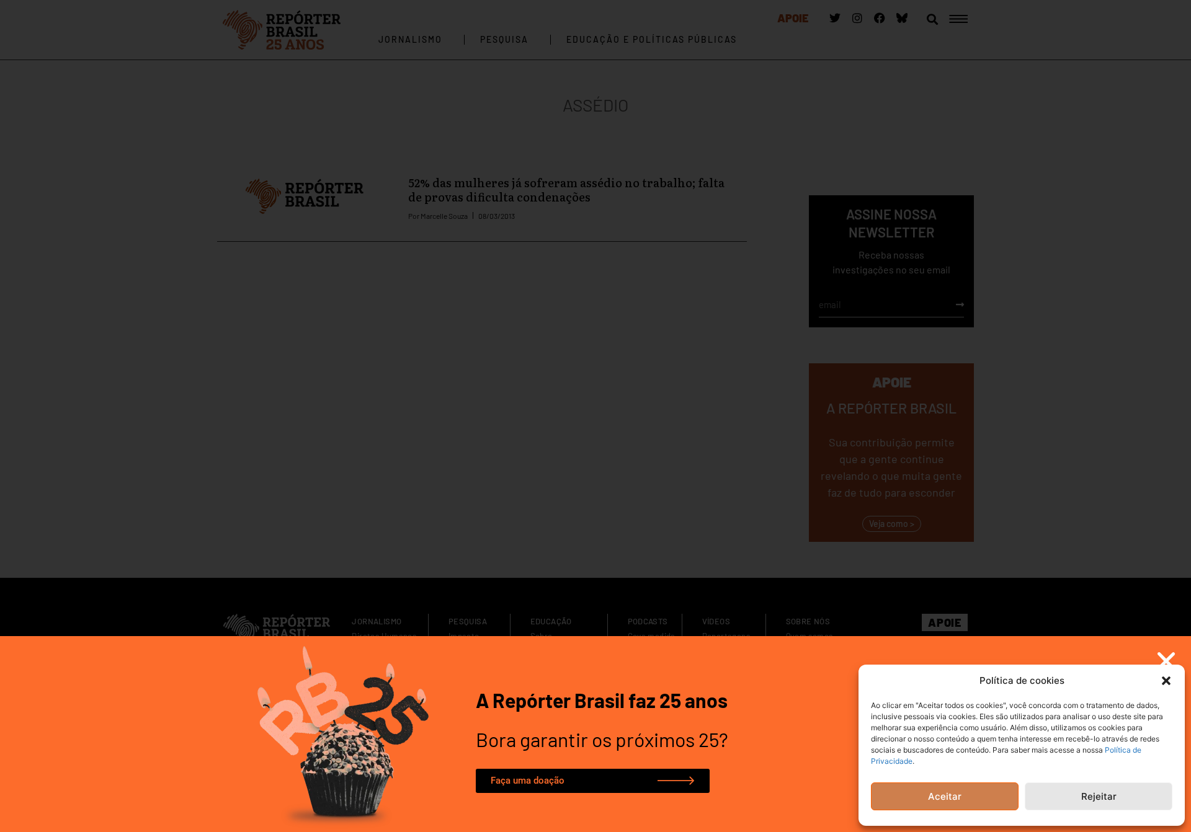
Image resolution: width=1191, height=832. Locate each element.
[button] (1166, 681)
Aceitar (944, 796)
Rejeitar (1099, 796)
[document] (595, 416)
